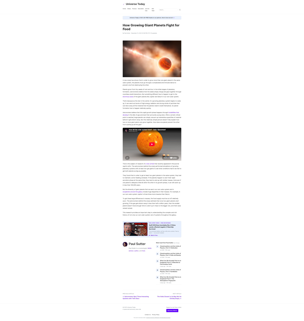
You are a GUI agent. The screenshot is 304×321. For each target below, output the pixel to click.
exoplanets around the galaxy (133, 192)
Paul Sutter (127, 33)
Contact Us (148, 314)
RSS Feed (153, 9)
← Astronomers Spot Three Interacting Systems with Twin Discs (136, 297)
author (136, 251)
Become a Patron (172, 310)
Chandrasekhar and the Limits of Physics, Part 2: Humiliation (170, 270)
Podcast (134, 8)
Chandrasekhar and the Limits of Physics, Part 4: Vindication (170, 247)
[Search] (179, 9)
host (143, 251)
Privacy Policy (155, 314)
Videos (129, 8)
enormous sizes (128, 96)
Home (124, 8)
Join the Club (147, 9)
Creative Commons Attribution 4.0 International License (158, 317)
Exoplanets (154, 33)
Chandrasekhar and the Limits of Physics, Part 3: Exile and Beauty (170, 254)
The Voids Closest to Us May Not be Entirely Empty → (169, 297)
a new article (149, 164)
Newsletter (141, 8)
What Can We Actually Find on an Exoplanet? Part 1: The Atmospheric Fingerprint (170, 278)
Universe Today (135, 4)
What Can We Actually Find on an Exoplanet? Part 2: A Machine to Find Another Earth (170, 262)
